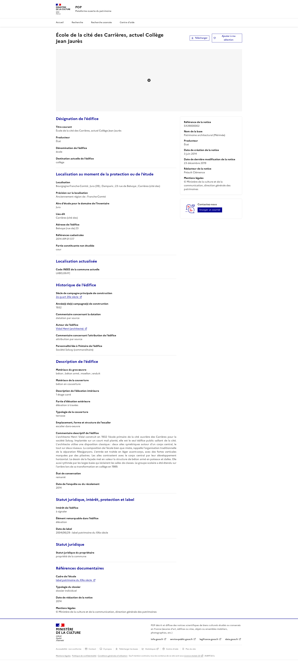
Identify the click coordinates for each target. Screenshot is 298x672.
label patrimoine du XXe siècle (74, 580)
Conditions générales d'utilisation (112, 655)
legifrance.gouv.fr (209, 639)
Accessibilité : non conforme (68, 649)
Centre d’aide (172, 649)
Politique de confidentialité (84, 655)
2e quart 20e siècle (67, 297)
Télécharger (201, 38)
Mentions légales (63, 655)
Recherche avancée (101, 22)
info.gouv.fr (157, 639)
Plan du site (191, 649)
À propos (107, 649)
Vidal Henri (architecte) (70, 328)
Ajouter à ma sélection (228, 37)
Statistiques (150, 649)
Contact (92, 649)
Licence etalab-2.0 (192, 655)
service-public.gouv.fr (181, 639)
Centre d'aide (127, 22)
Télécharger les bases (128, 649)
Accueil (60, 22)
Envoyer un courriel (209, 209)
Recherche (77, 22)
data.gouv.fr (231, 639)
